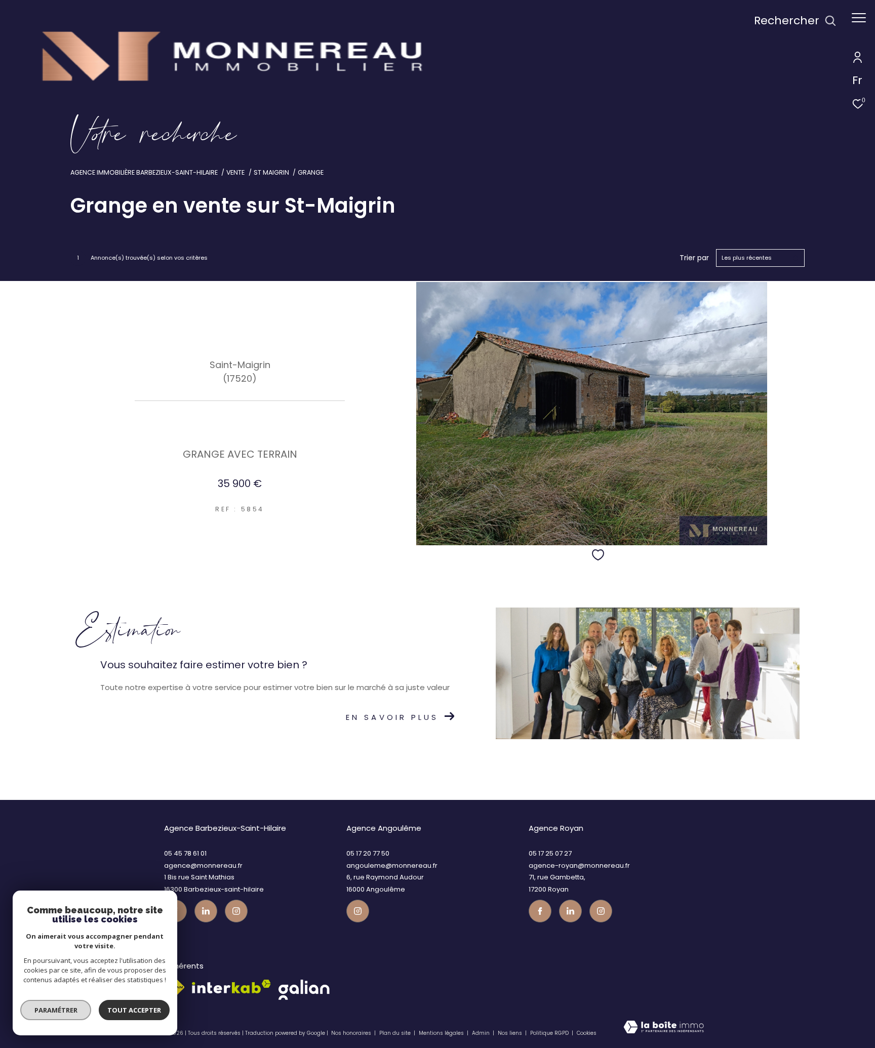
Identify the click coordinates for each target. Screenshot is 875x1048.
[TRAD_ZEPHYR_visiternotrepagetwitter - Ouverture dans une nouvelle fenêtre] (205, 911)
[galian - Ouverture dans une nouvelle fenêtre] (304, 990)
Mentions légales (442, 1033)
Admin (481, 1033)
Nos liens (511, 1033)
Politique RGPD (549, 1033)
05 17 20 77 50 (367, 853)
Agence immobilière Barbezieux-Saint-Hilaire (144, 172)
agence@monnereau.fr (203, 865)
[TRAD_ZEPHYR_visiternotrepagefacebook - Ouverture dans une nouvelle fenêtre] (540, 911)
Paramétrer (55, 1010)
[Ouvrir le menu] (859, 17)
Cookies (586, 1033)
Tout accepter (134, 1010)
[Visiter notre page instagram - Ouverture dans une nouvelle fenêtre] (236, 911)
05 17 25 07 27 (550, 853)
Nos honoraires (351, 1033)
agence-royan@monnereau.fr (579, 865)
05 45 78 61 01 (185, 853)
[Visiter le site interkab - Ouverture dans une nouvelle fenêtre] (231, 986)
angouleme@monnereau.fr (391, 865)
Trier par (694, 258)
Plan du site (395, 1033)
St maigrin (271, 172)
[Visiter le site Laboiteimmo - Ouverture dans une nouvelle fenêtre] (663, 1030)
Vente (235, 172)
